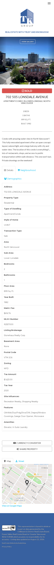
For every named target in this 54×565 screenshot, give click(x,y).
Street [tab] (21, 461)
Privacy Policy (7, 547)
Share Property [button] (28, 449)
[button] (3, 60)
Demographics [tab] (14, 178)
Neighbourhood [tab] (28, 170)
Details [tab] (9, 170)
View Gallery (28, 42)
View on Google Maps (12, 505)
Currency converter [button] (28, 443)
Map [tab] (8, 461)
